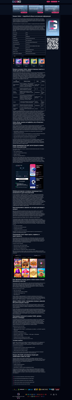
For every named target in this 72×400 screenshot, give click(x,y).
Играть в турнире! (39, 12)
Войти (48, 1)
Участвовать (24, 12)
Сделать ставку (55, 12)
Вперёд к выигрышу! (52, 30)
